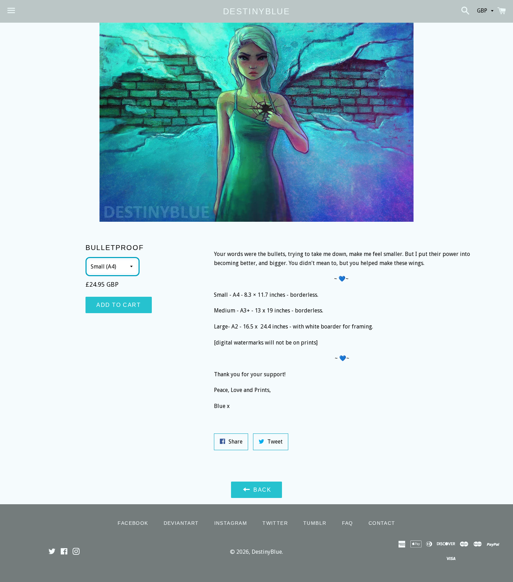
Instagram (230, 523)
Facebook (133, 523)
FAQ (347, 523)
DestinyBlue (256, 11)
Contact (382, 523)
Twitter (275, 523)
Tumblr (314, 523)
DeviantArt (181, 523)
